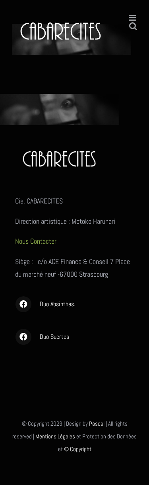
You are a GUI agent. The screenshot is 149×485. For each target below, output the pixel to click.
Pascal (96, 423)
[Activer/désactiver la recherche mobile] (133, 26)
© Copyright (77, 449)
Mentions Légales (55, 436)
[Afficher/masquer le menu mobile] (133, 18)
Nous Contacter (36, 241)
